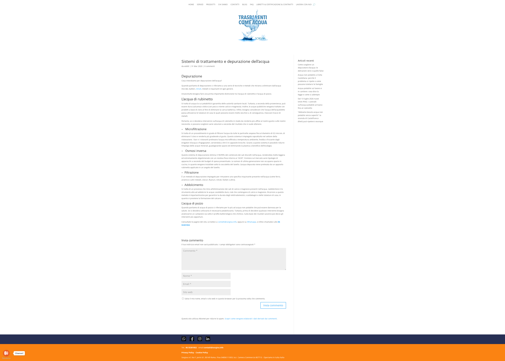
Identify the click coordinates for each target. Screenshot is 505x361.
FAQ (252, 5)
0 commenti (209, 66)
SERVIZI (200, 5)
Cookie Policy (202, 352)
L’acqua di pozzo (192, 203)
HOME (191, 5)
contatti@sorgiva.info (227, 222)
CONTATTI (235, 5)
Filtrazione (192, 172)
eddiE (186, 66)
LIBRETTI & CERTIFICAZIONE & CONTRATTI (274, 5)
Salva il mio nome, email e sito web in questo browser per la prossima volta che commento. (225, 298)
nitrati (198, 89)
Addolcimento (194, 185)
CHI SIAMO (223, 5)
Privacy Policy (187, 352)
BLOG (244, 5)
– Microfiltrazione (193, 129)
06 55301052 (191, 347)
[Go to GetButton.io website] (6, 358)
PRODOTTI (210, 5)
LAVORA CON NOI (304, 5)
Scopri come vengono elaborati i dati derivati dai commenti (251, 318)
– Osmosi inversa (193, 151)
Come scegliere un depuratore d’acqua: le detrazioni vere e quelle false (311, 67)
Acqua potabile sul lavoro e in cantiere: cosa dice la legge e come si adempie (310, 91)
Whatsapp (251, 222)
